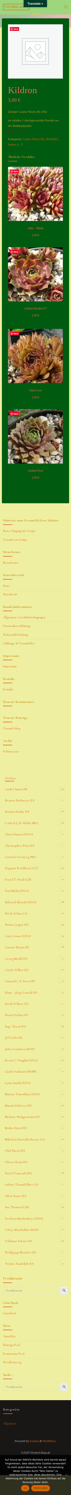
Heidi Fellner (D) (16, 1004)
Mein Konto (10, 563)
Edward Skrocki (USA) (20, 902)
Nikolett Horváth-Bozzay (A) (24, 1139)
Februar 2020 (11, 751)
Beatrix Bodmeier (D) (19, 800)
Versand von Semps (15, 540)
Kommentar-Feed (13, 1354)
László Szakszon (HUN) (20, 1071)
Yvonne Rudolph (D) (19, 1264)
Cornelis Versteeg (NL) (20, 857)
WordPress (49, 1441)
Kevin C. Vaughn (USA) (21, 1060)
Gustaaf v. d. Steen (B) (20, 981)
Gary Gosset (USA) (18, 936)
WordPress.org (12, 1362)
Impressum (9, 666)
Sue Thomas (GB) (17, 1207)
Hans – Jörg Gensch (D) (21, 992)
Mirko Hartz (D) (16, 1128)
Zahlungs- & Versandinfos (19, 643)
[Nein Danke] (66, 1475)
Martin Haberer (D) (18, 1105)
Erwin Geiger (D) (16, 925)
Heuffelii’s (52, 139)
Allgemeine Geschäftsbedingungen (24, 617)
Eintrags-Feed (11, 1345)
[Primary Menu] (65, 7)
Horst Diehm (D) (16, 1015)
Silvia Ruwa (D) (15, 1196)
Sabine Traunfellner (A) (21, 1184)
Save (16, 171)
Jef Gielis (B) (13, 1038)
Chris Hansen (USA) (19, 834)
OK (25, 1488)
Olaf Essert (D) (15, 1151)
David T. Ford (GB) (18, 879)
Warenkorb (10, 594)
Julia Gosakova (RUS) (19, 1049)
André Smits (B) (16, 789)
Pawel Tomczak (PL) (18, 1173)
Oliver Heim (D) (16, 1162)
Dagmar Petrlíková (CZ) (21, 868)
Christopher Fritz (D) (19, 846)
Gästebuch (9, 1313)
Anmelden (9, 1336)
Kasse (6, 586)
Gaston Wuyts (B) (33, 139)
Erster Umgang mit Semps (19, 531)
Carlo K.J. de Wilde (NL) (21, 823)
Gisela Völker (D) (16, 970)
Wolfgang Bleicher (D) (20, 1252)
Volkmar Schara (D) (18, 1241)
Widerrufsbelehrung (15, 635)
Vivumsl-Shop (16, 7)
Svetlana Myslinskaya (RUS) (24, 1218)
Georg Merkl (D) (16, 959)
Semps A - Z (21, 14)
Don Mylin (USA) (17, 891)
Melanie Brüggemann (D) (22, 1117)
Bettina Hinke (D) (17, 812)
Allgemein (9, 1423)
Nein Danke (40, 1488)
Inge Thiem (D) (15, 1026)
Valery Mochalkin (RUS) (21, 1230)
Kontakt (8, 689)
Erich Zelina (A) (16, 913)
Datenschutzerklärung (16, 626)
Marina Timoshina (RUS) (22, 1094)
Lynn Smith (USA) (17, 1083)
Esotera (34, 1441)
